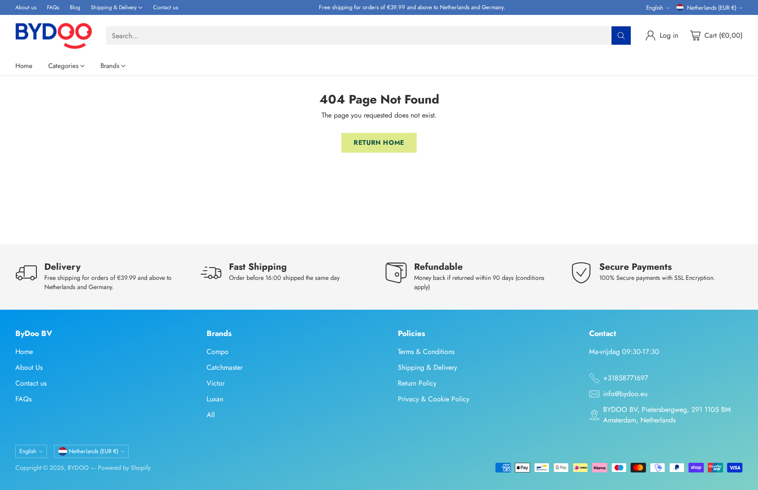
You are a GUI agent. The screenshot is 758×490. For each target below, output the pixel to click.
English (654, 8)
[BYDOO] (53, 36)
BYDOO (78, 467)
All (211, 415)
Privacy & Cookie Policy (433, 399)
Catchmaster (225, 367)
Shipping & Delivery (427, 367)
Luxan (215, 399)
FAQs (23, 399)
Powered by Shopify (124, 467)
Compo (218, 352)
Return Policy (417, 383)
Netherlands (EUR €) (712, 8)
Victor (216, 383)
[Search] (621, 35)
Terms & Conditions (426, 352)
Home (24, 352)
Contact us (30, 383)
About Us (29, 367)
